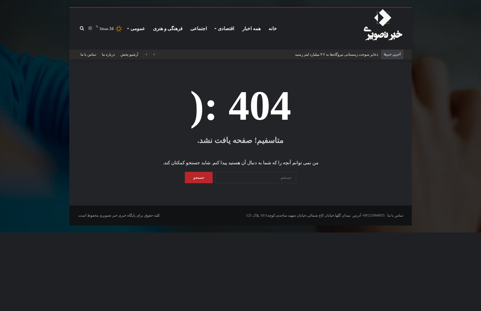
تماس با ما (88, 54)
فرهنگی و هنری (168, 28)
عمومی (138, 28)
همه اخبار (251, 28)
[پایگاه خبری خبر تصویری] (382, 26)
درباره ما (108, 54)
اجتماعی (198, 28)
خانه (273, 28)
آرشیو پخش (129, 54)
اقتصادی (226, 28)
